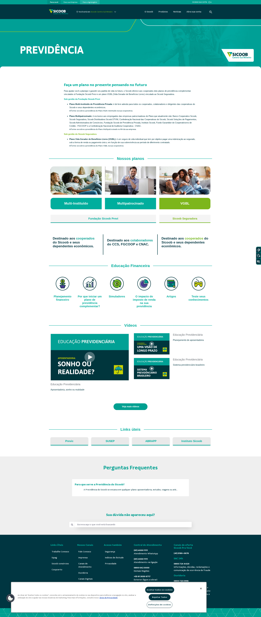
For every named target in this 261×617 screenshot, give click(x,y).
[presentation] (54, 2)
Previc (69, 441)
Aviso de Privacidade (109, 598)
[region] (109, 597)
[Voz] (258, 255)
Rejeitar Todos (159, 597)
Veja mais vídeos (130, 406)
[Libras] (258, 250)
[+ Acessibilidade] (258, 261)
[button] (10, 598)
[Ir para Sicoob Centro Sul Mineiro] (58, 11)
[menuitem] (54, 2)
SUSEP (110, 441)
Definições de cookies (159, 605)
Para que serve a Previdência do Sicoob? (100, 484)
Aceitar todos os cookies (160, 590)
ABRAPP (150, 441)
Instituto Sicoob (191, 441)
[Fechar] (201, 589)
